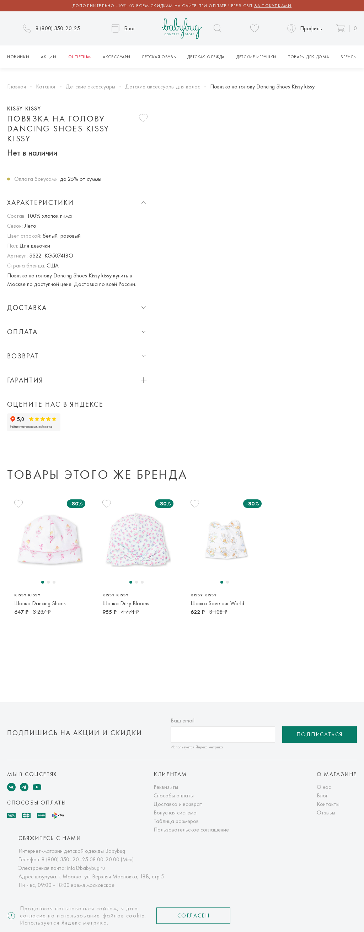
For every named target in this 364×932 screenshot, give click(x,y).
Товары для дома (308, 57)
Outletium (79, 57)
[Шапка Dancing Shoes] (50, 539)
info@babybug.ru (86, 868)
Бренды (349, 57)
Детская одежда (205, 57)
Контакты (328, 804)
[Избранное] (254, 28)
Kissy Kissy (24, 108)
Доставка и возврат (178, 804)
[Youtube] (37, 787)
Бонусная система (175, 812)
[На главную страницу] (182, 28)
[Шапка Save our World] (226, 539)
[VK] (11, 787)
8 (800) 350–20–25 (65, 859)
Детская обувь (159, 57)
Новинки (18, 57)
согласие (33, 915)
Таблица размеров (176, 821)
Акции (48, 57)
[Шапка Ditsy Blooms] (138, 539)
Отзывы (326, 812)
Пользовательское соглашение (191, 829)
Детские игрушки (256, 57)
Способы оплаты (174, 795)
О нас (324, 787)
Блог (322, 795)
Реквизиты (166, 787)
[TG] (24, 787)
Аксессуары (116, 57)
